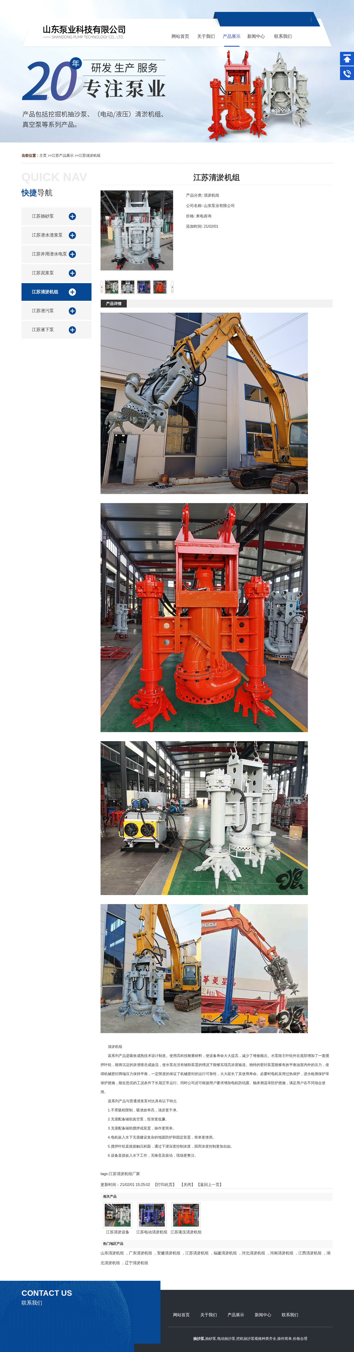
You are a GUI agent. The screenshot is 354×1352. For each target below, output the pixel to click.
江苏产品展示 (63, 155)
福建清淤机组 (225, 1253)
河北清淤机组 (253, 1253)
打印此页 (165, 1184)
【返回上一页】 (209, 1184)
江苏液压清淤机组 (186, 1232)
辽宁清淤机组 (136, 1263)
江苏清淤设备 (117, 1232)
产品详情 (114, 303)
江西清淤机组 (310, 1253)
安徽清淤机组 (168, 1253)
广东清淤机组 (140, 1253)
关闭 (187, 1184)
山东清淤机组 (112, 1253)
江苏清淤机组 (90, 155)
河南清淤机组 (281, 1253)
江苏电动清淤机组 (151, 1232)
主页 (43, 155)
